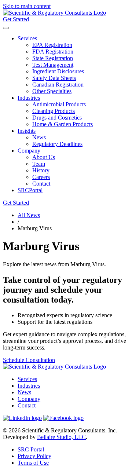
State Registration (52, 58)
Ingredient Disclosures (58, 71)
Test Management (52, 65)
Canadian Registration (58, 84)
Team (38, 164)
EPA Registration (52, 45)
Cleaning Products (53, 111)
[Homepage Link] (54, 13)
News (39, 137)
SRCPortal (30, 190)
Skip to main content (27, 6)
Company (29, 150)
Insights (27, 131)
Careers (41, 177)
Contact (41, 183)
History (41, 170)
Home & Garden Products (62, 124)
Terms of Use (33, 463)
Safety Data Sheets (54, 78)
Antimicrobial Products (59, 104)
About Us (43, 157)
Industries (29, 98)
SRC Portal (31, 449)
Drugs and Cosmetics (57, 117)
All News (29, 215)
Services (27, 38)
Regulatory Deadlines (57, 144)
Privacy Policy (34, 456)
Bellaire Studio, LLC (61, 437)
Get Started (16, 19)
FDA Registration (52, 51)
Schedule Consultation (29, 360)
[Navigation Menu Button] (6, 28)
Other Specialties (52, 91)
